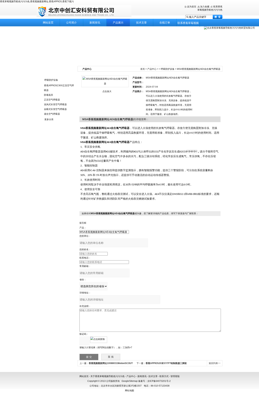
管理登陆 (175, 376)
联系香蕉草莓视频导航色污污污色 (188, 24)
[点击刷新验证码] (98, 340)
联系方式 (164, 376)
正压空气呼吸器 (52, 99)
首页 (142, 69)
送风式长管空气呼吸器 (55, 104)
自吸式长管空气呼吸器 (55, 109)
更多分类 (48, 119)
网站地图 (129, 390)
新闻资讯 (94, 22)
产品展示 (118, 22)
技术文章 (141, 22)
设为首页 (191, 6)
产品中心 (151, 69)
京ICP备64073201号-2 (159, 381)
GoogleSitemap (130, 381)
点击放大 (106, 91)
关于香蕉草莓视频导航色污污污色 (107, 376)
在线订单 (164, 22)
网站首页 (48, 22)
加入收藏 (204, 6)
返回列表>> (215, 363)
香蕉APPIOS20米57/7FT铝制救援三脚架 (166, 363)
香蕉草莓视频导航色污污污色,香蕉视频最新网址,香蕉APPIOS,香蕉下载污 (37, 1)
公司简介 (71, 22)
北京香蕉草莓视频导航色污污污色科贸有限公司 (84, 11)
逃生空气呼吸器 (52, 114)
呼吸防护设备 (51, 80)
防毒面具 (48, 95)
